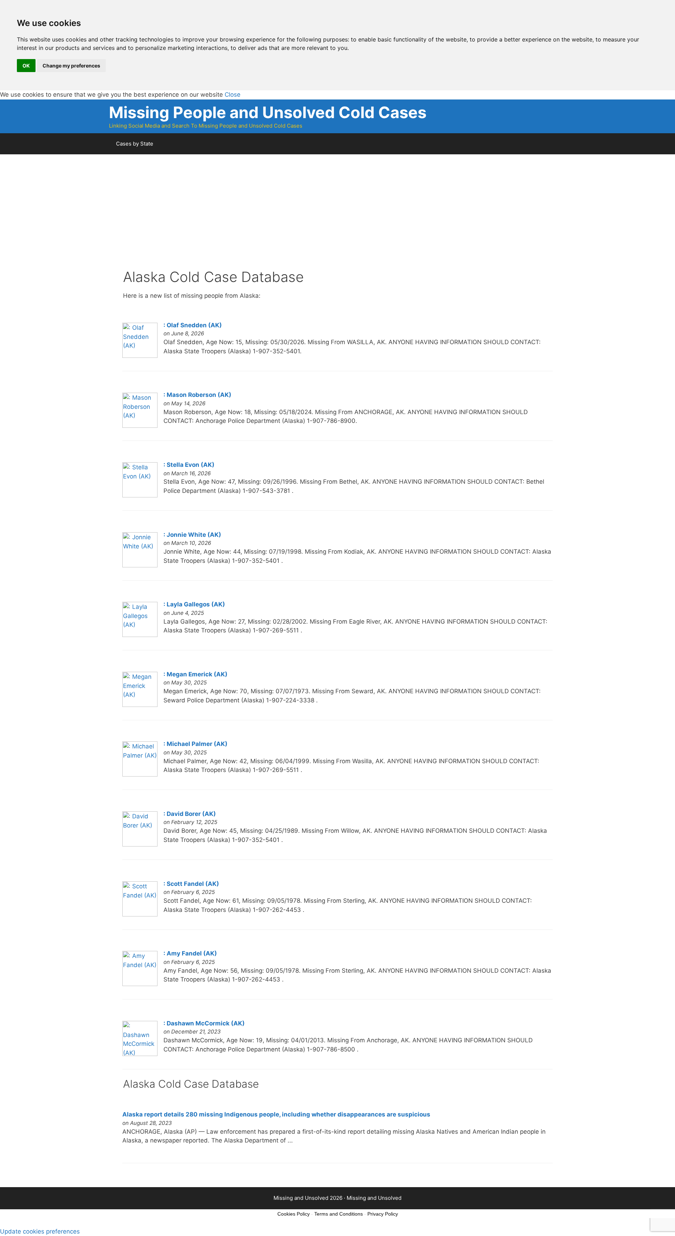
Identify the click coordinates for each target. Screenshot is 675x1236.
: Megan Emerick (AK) (195, 674)
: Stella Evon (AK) (188, 464)
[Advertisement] (334, 219)
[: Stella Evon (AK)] (140, 495)
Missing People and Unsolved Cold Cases (267, 112)
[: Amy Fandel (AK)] (140, 983)
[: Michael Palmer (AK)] (140, 774)
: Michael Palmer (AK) (195, 743)
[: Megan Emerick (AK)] (140, 704)
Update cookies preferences (40, 1231)
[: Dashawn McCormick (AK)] (140, 1053)
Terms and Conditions (338, 1214)
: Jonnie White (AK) (192, 534)
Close (232, 94)
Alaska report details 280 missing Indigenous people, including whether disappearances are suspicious (276, 1114)
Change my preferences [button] (71, 66)
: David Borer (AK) (189, 813)
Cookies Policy (293, 1214)
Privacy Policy (382, 1214)
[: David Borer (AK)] (140, 844)
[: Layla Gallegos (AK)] (140, 634)
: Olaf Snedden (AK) (192, 325)
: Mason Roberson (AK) (197, 394)
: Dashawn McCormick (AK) (204, 1023)
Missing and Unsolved (374, 1198)
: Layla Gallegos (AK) (194, 604)
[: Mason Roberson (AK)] (140, 425)
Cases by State (134, 143)
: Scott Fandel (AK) (191, 883)
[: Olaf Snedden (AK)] (140, 355)
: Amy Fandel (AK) (190, 953)
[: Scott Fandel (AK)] (140, 914)
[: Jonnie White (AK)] (140, 565)
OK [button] (26, 66)
